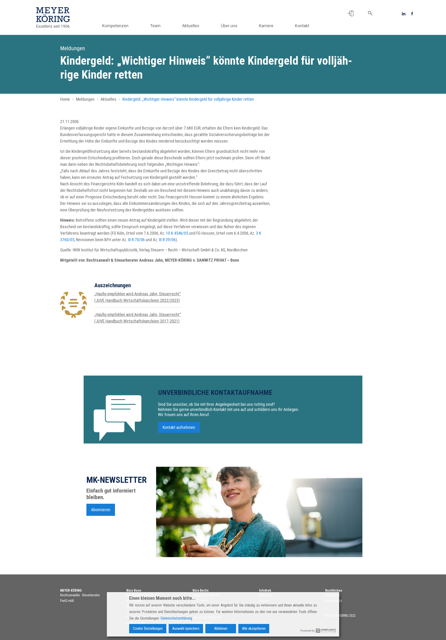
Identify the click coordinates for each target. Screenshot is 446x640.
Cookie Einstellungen (148, 628)
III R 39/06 (167, 239)
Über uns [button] (229, 25)
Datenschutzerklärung (176, 618)
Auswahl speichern (185, 628)
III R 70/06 (136, 239)
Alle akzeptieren (254, 628)
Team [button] (155, 25)
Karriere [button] (266, 25)
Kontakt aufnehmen (179, 427)
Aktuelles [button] (190, 25)
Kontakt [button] (302, 25)
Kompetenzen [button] (115, 25)
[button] (350, 13)
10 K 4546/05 (177, 233)
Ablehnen (220, 628)
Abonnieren (100, 509)
